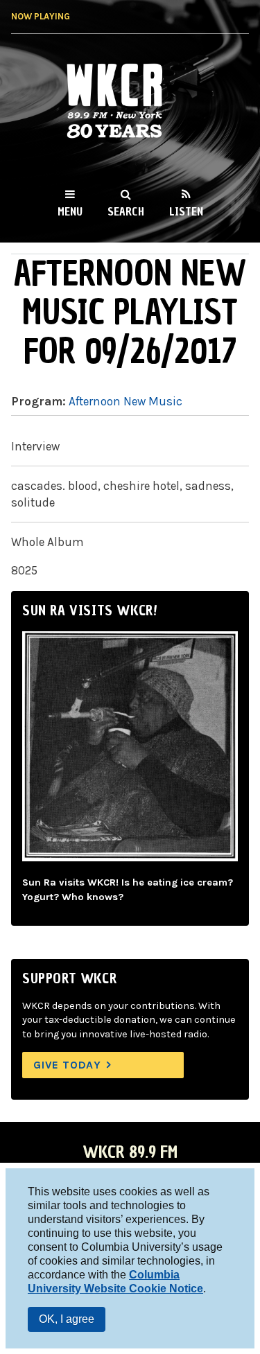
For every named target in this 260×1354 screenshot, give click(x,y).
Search (125, 211)
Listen (186, 211)
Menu (70, 211)
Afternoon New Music (125, 401)
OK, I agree (66, 1319)
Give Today (67, 1064)
